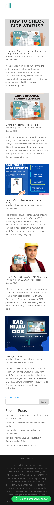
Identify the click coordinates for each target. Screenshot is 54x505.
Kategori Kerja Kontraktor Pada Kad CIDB (24, 445)
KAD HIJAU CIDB (13, 356)
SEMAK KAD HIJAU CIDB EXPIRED (22, 124)
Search (44, 402)
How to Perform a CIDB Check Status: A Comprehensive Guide (25, 52)
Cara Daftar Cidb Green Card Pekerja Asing (24, 201)
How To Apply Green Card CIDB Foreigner (26, 277)
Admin (11, 56)
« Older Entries (12, 397)
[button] (31, 499)
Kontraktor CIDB (25, 362)
